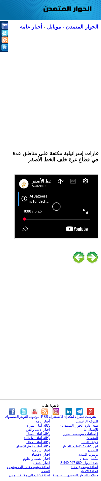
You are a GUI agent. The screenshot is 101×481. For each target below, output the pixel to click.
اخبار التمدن (41, 463)
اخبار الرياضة (41, 450)
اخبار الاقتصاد (41, 454)
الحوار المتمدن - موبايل (72, 27)
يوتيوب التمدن (88, 454)
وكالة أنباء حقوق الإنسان (33, 446)
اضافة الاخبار (89, 471)
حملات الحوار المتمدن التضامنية (75, 475)
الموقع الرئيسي (87, 421)
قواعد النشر (89, 442)
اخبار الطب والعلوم (36, 459)
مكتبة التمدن (89, 459)
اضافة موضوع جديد (84, 467)
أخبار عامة (31, 27)
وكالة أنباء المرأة (38, 425)
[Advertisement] (50, 87)
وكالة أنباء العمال (38, 442)
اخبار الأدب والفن (38, 430)
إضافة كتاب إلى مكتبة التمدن (29, 475)
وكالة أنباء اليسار (38, 434)
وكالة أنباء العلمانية (37, 438)
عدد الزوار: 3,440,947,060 (79, 463)
